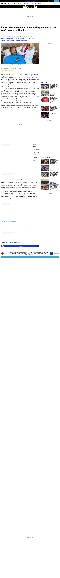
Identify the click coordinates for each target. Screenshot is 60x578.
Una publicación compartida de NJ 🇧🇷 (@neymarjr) (17, 179)
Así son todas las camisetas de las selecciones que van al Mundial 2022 (18, 38)
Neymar (7, 242)
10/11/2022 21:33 (4, 68)
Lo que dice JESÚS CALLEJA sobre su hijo (29, 3)
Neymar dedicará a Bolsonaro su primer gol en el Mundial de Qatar (17, 36)
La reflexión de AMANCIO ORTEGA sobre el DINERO (15, 3)
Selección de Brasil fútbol (15, 242)
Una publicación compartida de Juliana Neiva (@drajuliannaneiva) (17, 238)
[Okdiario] (30, 6)
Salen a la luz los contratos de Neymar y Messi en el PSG (14, 40)
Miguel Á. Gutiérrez (5, 67)
